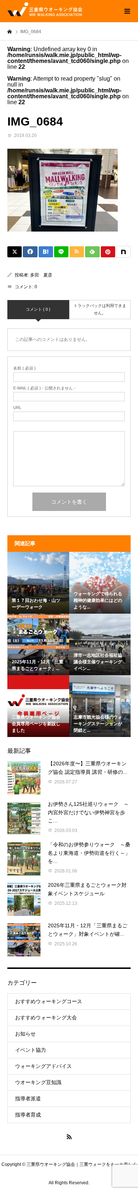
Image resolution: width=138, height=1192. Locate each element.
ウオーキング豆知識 (38, 1082)
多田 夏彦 (41, 275)
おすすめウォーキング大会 (46, 1017)
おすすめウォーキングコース (48, 1001)
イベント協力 (30, 1050)
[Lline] (61, 251)
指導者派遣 (28, 1098)
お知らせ (25, 1034)
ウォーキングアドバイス (43, 1066)
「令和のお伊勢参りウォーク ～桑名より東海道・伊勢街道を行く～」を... (89, 853)
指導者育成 (28, 1115)
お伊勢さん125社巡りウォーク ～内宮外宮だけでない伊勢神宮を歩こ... (88, 812)
